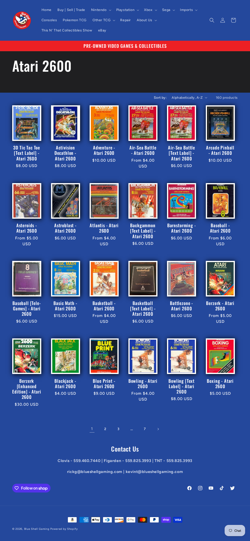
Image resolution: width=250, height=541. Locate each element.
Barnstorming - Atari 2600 (181, 228)
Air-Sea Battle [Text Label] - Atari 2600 (181, 153)
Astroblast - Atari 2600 (65, 228)
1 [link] (92, 428)
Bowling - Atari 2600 (142, 383)
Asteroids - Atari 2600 (26, 228)
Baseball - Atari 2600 (220, 228)
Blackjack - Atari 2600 (65, 383)
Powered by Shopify (64, 529)
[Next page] (158, 429)
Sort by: (160, 98)
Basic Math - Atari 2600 (65, 305)
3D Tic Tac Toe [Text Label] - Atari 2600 (26, 153)
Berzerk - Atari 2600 (220, 305)
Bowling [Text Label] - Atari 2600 (181, 386)
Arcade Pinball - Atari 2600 (220, 150)
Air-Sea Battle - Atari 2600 (142, 150)
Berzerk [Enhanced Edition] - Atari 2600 (26, 389)
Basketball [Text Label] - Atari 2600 (143, 308)
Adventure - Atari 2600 (104, 150)
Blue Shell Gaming (37, 529)
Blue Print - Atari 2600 (104, 383)
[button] (100, 10)
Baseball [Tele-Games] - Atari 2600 (26, 308)
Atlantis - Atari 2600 (104, 228)
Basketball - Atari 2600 (104, 305)
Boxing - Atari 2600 (220, 383)
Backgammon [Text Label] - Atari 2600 (143, 231)
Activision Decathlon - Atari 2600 (65, 153)
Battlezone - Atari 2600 (181, 305)
